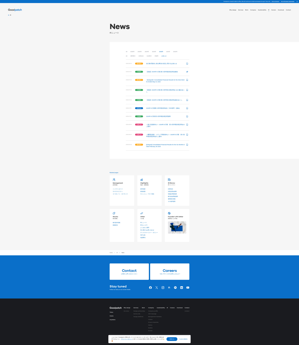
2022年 (161, 51)
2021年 (168, 51)
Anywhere (112, 319)
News (123, 252)
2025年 (140, 51)
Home (111, 252)
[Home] (15, 10)
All (126, 51)
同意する (172, 339)
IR (117, 252)
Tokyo (111, 312)
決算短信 (141, 56)
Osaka (111, 316)
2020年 (175, 51)
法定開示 (149, 56)
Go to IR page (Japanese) (287, 1)
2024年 (147, 51)
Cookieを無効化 (183, 339)
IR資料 (156, 56)
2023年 (154, 51)
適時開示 (132, 56)
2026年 (132, 51)
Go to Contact (275, 1)
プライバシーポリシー (127, 339)
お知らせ (163, 56)
